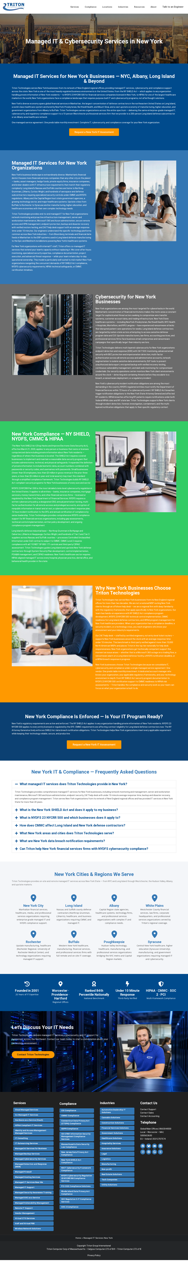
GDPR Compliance (69, 1129)
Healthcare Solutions (112, 1138)
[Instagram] (142, 1151)
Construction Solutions (113, 1123)
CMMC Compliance (70, 1116)
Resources (139, 7)
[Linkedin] (160, 1146)
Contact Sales (147, 1113)
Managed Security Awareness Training (33, 1192)
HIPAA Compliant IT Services (28, 1125)
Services (74, 7)
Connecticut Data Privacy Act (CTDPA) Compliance (75, 1122)
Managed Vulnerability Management (32, 1203)
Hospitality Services (111, 1143)
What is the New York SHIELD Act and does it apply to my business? (69, 810)
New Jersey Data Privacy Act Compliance (74, 1153)
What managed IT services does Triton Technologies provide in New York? (73, 784)
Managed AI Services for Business (31, 1148)
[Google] (154, 1151)
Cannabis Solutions (111, 1117)
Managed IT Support (24, 1187)
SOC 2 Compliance (69, 1207)
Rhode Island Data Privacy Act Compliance (75, 1192)
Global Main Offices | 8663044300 (155, 1129)
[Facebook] (142, 1146)
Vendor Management (25, 1213)
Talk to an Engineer (173, 6)
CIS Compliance (68, 1110)
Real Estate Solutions (112, 1174)
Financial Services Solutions (115, 1128)
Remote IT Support (24, 1208)
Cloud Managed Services (26, 1110)
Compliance (90, 7)
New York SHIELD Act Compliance (71, 1161)
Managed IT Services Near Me (29, 1182)
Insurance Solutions (111, 1148)
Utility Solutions (109, 1185)
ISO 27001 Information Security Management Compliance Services (75, 1136)
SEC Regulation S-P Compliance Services (76, 1200)
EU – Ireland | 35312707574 (153, 1139)
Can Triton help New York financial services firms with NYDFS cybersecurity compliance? (84, 849)
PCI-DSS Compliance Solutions (75, 1186)
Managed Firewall (23, 1172)
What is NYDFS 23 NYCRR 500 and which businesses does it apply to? (70, 817)
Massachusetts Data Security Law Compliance (75, 1145)
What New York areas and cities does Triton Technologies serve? (67, 833)
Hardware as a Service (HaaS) (29, 1120)
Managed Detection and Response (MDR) (31, 1165)
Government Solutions (112, 1133)
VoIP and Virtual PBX (25, 1223)
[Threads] (160, 1151)
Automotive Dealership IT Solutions (114, 1111)
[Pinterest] (148, 1151)
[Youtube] (154, 1146)
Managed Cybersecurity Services (30, 1159)
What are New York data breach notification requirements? (62, 841)
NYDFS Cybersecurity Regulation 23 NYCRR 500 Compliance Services (76, 1178)
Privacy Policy (94, 1255)
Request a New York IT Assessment (94, 132)
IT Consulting (21, 1138)
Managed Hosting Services (27, 1177)
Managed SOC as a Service (27, 1198)
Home (78, 1238)
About (153, 7)
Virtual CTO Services (25, 1218)
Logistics (106, 1159)
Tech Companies (109, 1179)
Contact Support (148, 1109)
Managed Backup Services (27, 1154)
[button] (94, 784)
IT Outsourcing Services (26, 1143)
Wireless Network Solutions (28, 1228)
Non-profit (107, 1169)
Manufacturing (109, 1164)
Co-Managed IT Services (26, 1115)
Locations (107, 7)
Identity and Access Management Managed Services (30, 1131)
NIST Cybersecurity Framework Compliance (76, 1169)
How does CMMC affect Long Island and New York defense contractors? (72, 825)
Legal (104, 1154)
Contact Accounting (149, 1116)
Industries (123, 7)
